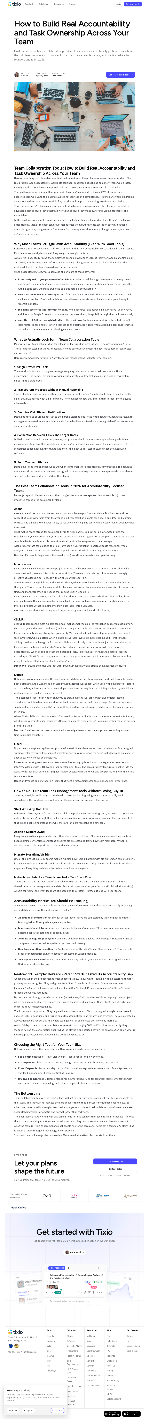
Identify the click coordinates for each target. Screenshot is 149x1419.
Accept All (28, 1410)
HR (47, 1374)
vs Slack (89, 1369)
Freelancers (71, 1362)
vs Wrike (89, 1374)
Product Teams (73, 1367)
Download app (131, 1354)
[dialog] (35, 1400)
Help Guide (110, 1349)
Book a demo (131, 1359)
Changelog (110, 1369)
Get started (129, 4)
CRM (48, 1369)
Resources (59, 4)
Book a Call (74, 1260)
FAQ (107, 1359)
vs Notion (90, 1344)
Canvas (49, 1364)
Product (29, 4)
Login (116, 4)
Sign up (128, 1344)
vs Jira (89, 1349)
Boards (49, 1344)
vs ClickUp (90, 1379)
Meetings (50, 1379)
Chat (48, 1359)
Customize (57, 1410)
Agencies (70, 1349)
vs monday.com (92, 1359)
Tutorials (109, 1354)
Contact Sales (113, 1177)
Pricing (72, 4)
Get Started (112, 1169)
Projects (50, 1349)
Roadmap (109, 1364)
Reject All (12, 1410)
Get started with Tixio (116, 74)
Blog (107, 1344)
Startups (70, 1344)
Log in (127, 1349)
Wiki (48, 1354)
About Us (109, 1374)
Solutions (43, 4)
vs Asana (90, 1354)
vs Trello (90, 1364)
